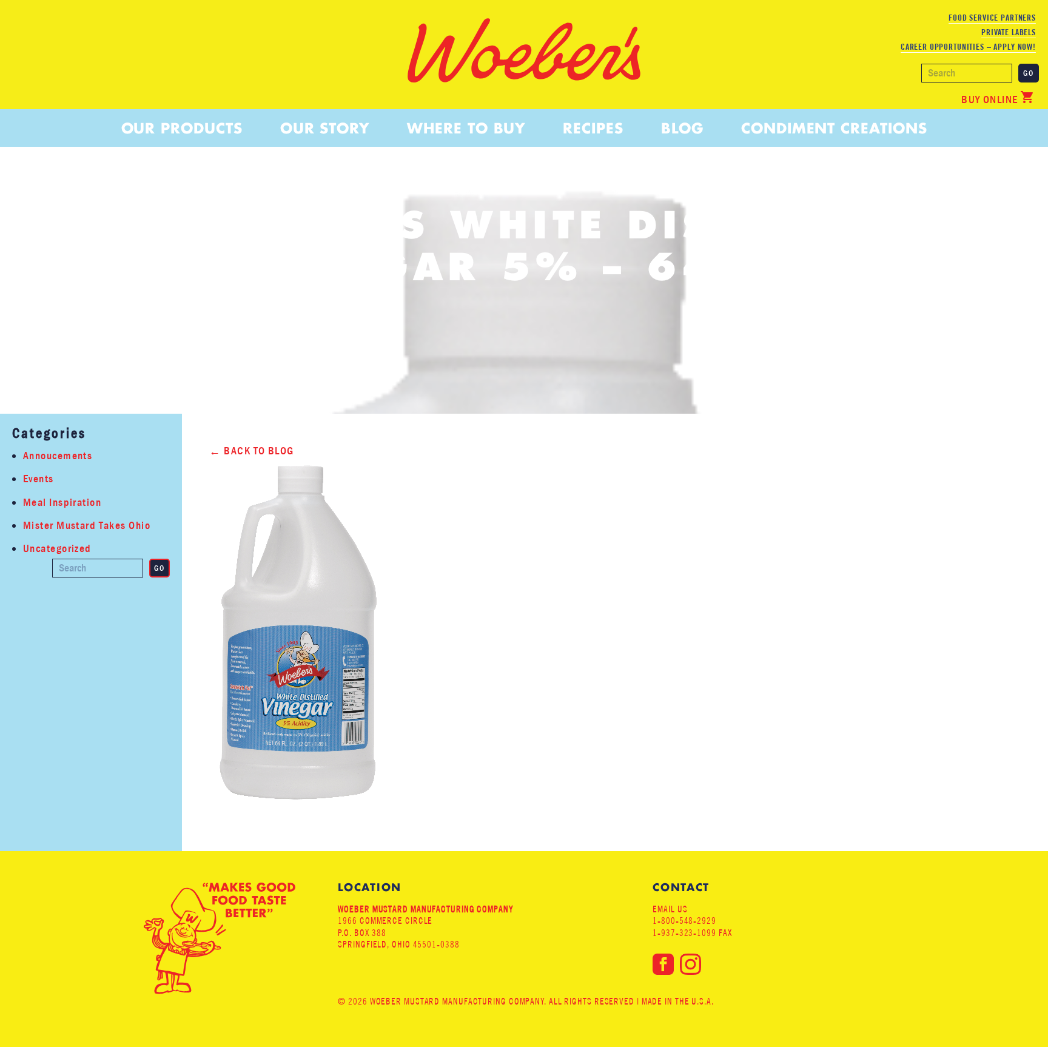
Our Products (182, 128)
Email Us (670, 909)
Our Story (324, 128)
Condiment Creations (834, 128)
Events (38, 479)
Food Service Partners (992, 17)
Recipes (593, 128)
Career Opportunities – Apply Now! (968, 46)
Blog (682, 128)
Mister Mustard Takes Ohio (86, 526)
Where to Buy (466, 128)
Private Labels (1008, 32)
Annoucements (57, 456)
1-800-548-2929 (684, 920)
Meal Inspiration (62, 503)
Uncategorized (57, 549)
